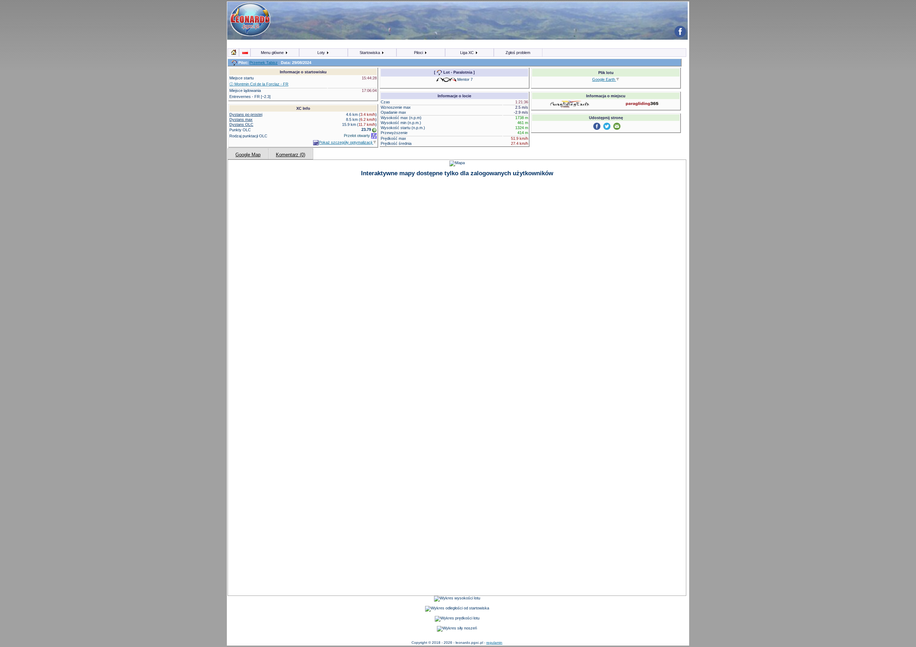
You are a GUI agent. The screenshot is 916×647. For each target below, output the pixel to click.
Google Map (247, 154)
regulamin (494, 642)
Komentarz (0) (290, 154)
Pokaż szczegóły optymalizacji (346, 142)
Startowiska (370, 52)
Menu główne (273, 52)
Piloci (419, 52)
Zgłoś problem (518, 52)
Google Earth (604, 79)
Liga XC (467, 52)
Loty (321, 52)
